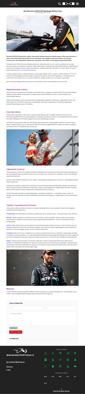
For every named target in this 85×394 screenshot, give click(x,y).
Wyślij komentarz (16, 332)
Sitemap (9, 367)
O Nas (8, 370)
